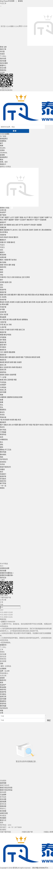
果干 (1, 143)
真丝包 (2, 427)
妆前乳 (4, 297)
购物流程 (3, 806)
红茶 (10, 282)
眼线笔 (2, 362)
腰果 (1, 230)
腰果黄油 (48, 230)
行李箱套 (3, 432)
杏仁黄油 (42, 230)
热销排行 (3, 474)
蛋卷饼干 (3, 222)
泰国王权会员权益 (6, 790)
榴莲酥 (39, 225)
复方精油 (10, 320)
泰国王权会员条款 (6, 788)
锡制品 (2, 450)
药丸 (1, 405)
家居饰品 (3, 434)
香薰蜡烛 (25, 320)
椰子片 (31, 217)
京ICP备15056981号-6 (40, 868)
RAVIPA (2, 148)
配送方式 (3, 820)
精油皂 (2, 302)
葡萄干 (17, 220)
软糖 (8, 242)
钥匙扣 (5, 425)
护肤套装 (3, 337)
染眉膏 (19, 362)
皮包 (10, 425)
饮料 (1, 250)
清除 (7, 134)
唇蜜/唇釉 (11, 352)
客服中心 (3, 66)
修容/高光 (18, 367)
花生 (20, 230)
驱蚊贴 (2, 375)
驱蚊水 (7, 375)
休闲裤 (11, 420)
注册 (5, 47)
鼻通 (1, 380)
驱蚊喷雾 (13, 375)
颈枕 (1, 445)
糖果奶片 (3, 240)
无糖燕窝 (10, 397)
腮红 (6, 357)
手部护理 (3, 307)
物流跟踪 (3, 818)
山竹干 (12, 217)
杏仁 (16, 230)
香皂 (30, 302)
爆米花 (12, 242)
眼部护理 (3, 332)
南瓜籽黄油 (4, 232)
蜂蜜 (13, 265)
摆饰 (1, 447)
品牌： (5, 671)
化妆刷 (5, 367)
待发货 (2, 54)
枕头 (1, 442)
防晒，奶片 (4, 162)
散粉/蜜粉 (11, 357)
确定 (49, 720)
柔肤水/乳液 (35, 295)
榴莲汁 (2, 252)
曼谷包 (2, 412)
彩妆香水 (3, 347)
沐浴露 (17, 302)
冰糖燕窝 (3, 397)
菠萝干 (17, 217)
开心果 (12, 230)
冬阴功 (5, 265)
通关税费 (3, 802)
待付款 (2, 52)
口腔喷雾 (10, 380)
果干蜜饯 (3, 215)
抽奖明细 (3, 783)
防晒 (5, 295)
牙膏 (1, 325)
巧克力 (2, 245)
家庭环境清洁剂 (5, 467)
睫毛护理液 (7, 335)
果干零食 (3, 483)
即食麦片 (33, 225)
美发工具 (22, 330)
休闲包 (2, 415)
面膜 (1, 295)
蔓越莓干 (11, 220)
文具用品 (3, 387)
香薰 (6, 304)
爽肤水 (47, 295)
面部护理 (3, 292)
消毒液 (2, 469)
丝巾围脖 (15, 425)
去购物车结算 (4, 568)
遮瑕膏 (17, 357)
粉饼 (22, 295)
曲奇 (17, 225)
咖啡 (1, 270)
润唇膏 (5, 352)
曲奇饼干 (27, 225)
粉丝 (15, 260)
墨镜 (20, 425)
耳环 (27, 425)
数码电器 (3, 452)
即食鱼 (10, 237)
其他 (5, 380)
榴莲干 (7, 217)
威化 (13, 225)
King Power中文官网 (7, 1)
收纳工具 (3, 390)
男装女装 (3, 417)
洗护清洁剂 (4, 459)
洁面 (8, 295)
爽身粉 (12, 302)
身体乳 (7, 302)
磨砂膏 (26, 302)
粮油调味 (3, 255)
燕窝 (1, 146)
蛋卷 (1, 225)
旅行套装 (3, 340)
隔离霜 (42, 295)
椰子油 (10, 260)
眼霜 (1, 335)
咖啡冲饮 (3, 267)
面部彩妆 (3, 355)
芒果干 (2, 217)
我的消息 (3, 59)
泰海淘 (20, 1)
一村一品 (3, 486)
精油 (1, 160)
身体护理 (3, 300)
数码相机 (3, 455)
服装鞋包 (3, 410)
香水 (1, 367)
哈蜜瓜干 (37, 217)
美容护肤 (3, 290)
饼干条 (21, 225)
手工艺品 (8, 450)
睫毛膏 (34, 357)
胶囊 (1, 400)
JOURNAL (3, 153)
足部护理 (3, 312)
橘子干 (37, 220)
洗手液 (2, 464)
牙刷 (10, 325)
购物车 (2, 164)
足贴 (1, 315)
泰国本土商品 (5, 208)
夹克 (19, 420)
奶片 (5, 242)
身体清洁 (3, 462)
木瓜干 (26, 217)
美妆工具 (3, 365)
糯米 (1, 260)
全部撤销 (3, 669)
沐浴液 (38, 302)
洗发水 (2, 330)
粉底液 (2, 357)
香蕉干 (47, 217)
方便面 (5, 260)
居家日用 (3, 370)
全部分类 (3, 210)
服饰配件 (3, 422)
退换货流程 (4, 813)
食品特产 (3, 212)
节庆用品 (3, 382)
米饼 (5, 225)
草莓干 (5, 220)
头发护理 (3, 327)
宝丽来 (2, 150)
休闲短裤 (6, 420)
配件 (37, 425)
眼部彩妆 (3, 360)
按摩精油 (3, 141)
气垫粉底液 (28, 357)
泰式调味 (3, 262)
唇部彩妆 (3, 350)
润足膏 (5, 315)
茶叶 (1, 280)
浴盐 (21, 302)
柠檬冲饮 (3, 277)
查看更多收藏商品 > (7, 573)
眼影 (22, 357)
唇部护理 (3, 342)
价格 (1, 713)
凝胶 (18, 295)
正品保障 (3, 795)
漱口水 (5, 325)
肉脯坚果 (3, 227)
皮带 (23, 425)
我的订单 (3, 49)
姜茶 (6, 282)
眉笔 (38, 357)
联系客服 (3, 811)
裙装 (15, 420)
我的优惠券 (4, 63)
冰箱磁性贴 (4, 440)
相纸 (1, 457)
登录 (1, 47)
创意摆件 (3, 385)
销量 (1, 711)
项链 (30, 425)
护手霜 (2, 309)
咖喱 (1, 265)
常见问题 (3, 68)
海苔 (1, 237)
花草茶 (27, 277)
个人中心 (3, 56)
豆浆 (23, 277)
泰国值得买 (4, 139)
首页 (1, 472)
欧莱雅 (2, 155)
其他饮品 (18, 277)
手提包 (46, 425)
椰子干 (32, 220)
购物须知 (3, 70)
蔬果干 (42, 217)
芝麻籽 (31, 230)
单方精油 (3, 320)
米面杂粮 (3, 257)
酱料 (10, 265)
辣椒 (28, 220)
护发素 (7, 330)
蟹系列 (16, 237)
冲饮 (1, 275)
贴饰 (1, 437)
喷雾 (29, 295)
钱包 (50, 425)
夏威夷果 (43, 220)
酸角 (21, 217)
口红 (1, 352)
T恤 (1, 420)
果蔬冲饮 (3, 680)
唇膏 (1, 345)
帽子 (1, 425)
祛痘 (25, 295)
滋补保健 (3, 392)
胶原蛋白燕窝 (17, 397)
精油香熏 (3, 317)
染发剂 (12, 330)
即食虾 (5, 237)
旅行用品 (3, 430)
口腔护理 (3, 322)
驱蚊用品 (3, 372)
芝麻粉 (36, 230)
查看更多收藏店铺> (6, 575)
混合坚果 (25, 230)
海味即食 (3, 235)
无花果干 (23, 220)
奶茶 (13, 277)
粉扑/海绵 (11, 367)
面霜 (12, 295)
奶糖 (1, 242)
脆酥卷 (9, 225)
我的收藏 (3, 61)
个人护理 (3, 377)
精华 (15, 295)
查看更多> (3, 645)
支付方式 (3, 804)
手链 (34, 425)
